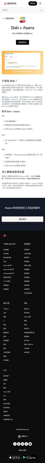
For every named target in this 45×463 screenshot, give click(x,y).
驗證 (25, 320)
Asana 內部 (6, 391)
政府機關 (6, 340)
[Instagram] (22, 444)
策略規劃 (26, 281)
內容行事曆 (27, 253)
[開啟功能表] (40, 3)
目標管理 (26, 261)
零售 (4, 336)
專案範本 (26, 336)
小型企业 (6, 309)
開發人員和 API (28, 344)
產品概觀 (6, 249)
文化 (4, 395)
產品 (4, 324)
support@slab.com (33, 178)
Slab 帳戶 (12, 121)
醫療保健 (6, 332)
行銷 (4, 313)
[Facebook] (26, 444)
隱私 (24, 450)
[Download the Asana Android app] (29, 457)
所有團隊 (6, 360)
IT (3, 320)
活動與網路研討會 (29, 332)
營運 (4, 317)
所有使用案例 (28, 293)
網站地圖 (26, 352)
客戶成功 (26, 340)
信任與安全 (6, 407)
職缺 (4, 388)
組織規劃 (26, 269)
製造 (4, 348)
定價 (4, 261)
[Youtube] (30, 444)
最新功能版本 (7, 257)
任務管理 (26, 289)
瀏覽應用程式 (9, 18)
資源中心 (26, 328)
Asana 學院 (27, 317)
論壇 (25, 324)
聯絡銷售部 (22, 42)
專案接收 (26, 285)
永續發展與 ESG (8, 419)
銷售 (4, 328)
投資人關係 (6, 403)
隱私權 (5, 411)
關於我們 (6, 376)
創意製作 (26, 257)
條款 (20, 450)
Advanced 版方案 (8, 269)
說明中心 (26, 309)
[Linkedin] (18, 444)
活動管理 (26, 249)
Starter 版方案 (7, 265)
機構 (4, 356)
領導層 (5, 380)
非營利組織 (6, 352)
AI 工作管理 (6, 281)
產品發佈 (26, 273)
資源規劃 (26, 277)
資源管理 (6, 289)
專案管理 (6, 285)
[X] (15, 444)
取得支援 (26, 313)
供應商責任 (6, 415)
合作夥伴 (26, 348)
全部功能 (6, 253)
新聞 (4, 399)
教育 (4, 344)
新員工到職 (27, 265)
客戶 (4, 384)
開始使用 (32, 3)
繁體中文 (25, 436)
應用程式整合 (7, 277)
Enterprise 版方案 (8, 273)
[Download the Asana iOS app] (14, 457)
